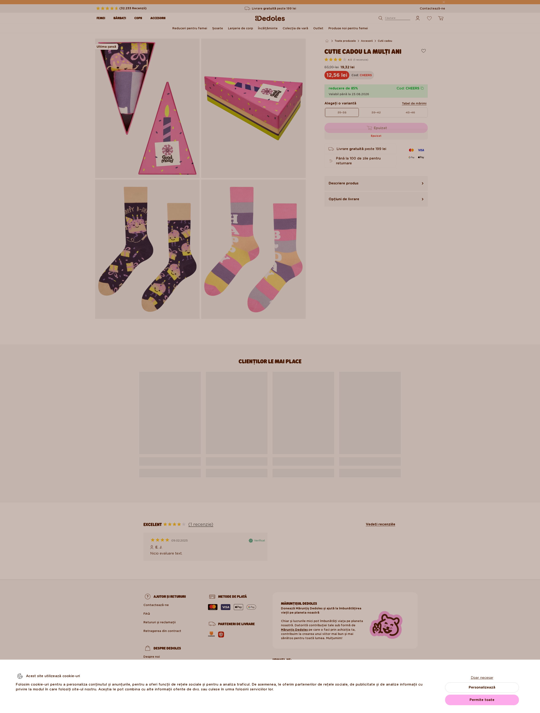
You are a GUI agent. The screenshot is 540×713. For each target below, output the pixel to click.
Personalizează (482, 687)
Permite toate (482, 700)
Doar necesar (482, 678)
